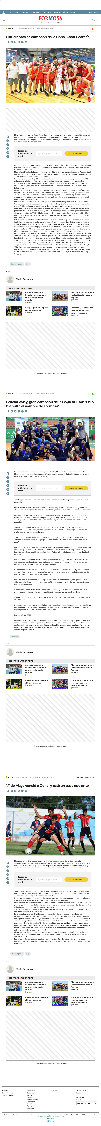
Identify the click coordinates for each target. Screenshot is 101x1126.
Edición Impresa (93, 12)
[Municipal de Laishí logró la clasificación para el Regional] (60, 296)
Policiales (56, 12)
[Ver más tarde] (7, 42)
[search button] (3, 12)
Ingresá (95, 20)
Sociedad (72, 12)
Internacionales (36, 12)
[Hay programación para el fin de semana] (14, 311)
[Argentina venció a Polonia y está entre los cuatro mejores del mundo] (14, 296)
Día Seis (18, 12)
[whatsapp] (12, 42)
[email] (22, 42)
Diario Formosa (24, 279)
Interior (25, 12)
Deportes (10, 12)
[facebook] (15, 42)
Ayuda (62, 1116)
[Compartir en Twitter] (19, 42)
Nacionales (47, 12)
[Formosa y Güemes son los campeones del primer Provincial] (60, 311)
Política (65, 12)
